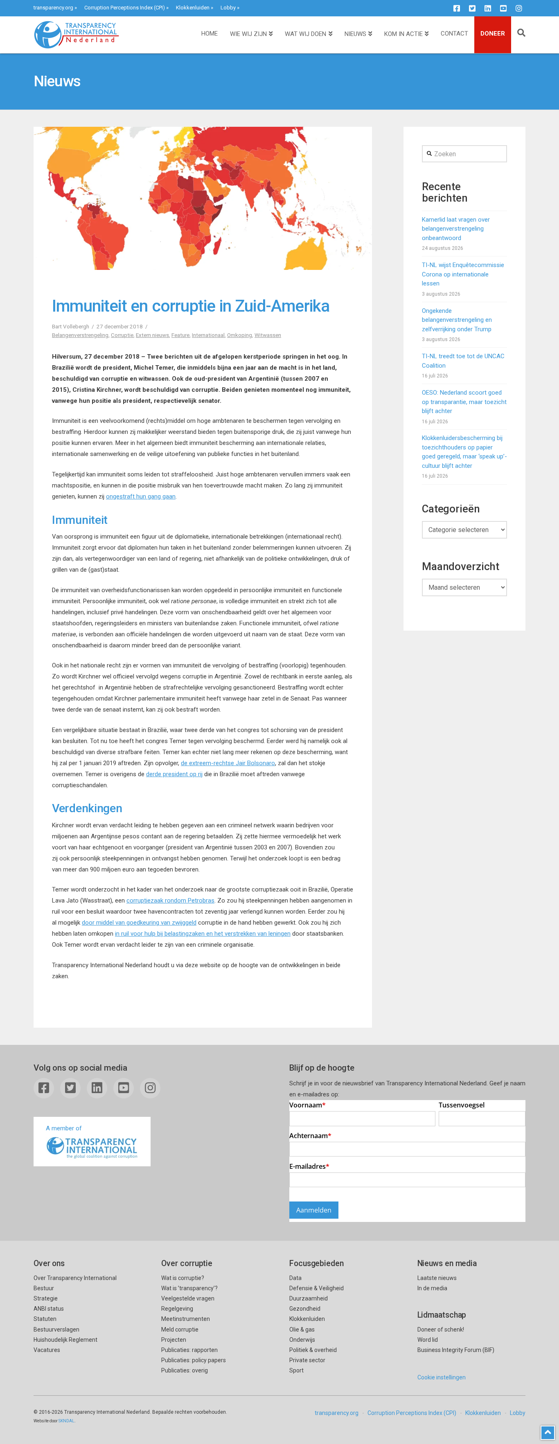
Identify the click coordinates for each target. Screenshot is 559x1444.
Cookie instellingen (441, 1377)
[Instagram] (518, 8)
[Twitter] (472, 8)
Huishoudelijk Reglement (65, 1339)
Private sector (307, 1360)
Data (295, 1278)
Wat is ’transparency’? (189, 1288)
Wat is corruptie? (182, 1278)
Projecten (173, 1339)
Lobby (228, 7)
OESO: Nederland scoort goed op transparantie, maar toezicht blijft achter (464, 402)
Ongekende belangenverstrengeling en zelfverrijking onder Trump (457, 320)
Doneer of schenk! (440, 1329)
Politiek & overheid (313, 1350)
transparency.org (53, 7)
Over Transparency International (75, 1278)
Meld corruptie (179, 1329)
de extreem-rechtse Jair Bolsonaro (228, 763)
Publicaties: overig (184, 1370)
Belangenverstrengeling (80, 335)
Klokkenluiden (193, 7)
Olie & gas (302, 1329)
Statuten (45, 1319)
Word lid (427, 1339)
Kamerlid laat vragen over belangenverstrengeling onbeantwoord (456, 229)
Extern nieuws (152, 335)
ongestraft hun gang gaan (141, 496)
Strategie (46, 1298)
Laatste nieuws (437, 1278)
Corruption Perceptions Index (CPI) (124, 7)
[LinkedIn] (487, 8)
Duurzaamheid (308, 1298)
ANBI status (49, 1308)
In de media (432, 1288)
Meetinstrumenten (185, 1319)
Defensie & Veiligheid (316, 1288)
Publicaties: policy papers (193, 1360)
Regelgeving (177, 1308)
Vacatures (47, 1350)
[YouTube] (503, 8)
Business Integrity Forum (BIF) (455, 1350)
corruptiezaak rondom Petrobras (170, 900)
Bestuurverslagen (56, 1329)
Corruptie (122, 335)
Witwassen (268, 335)
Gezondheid (304, 1308)
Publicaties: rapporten (189, 1350)
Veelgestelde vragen (187, 1298)
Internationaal (208, 335)
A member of (64, 1128)
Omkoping (239, 335)
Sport (296, 1370)
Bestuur (44, 1288)
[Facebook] (456, 8)
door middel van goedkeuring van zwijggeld (139, 922)
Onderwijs (302, 1339)
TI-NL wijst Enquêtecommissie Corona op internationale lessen (463, 274)
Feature (180, 335)
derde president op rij (174, 774)
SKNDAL (66, 1421)
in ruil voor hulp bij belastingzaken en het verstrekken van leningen (203, 933)
